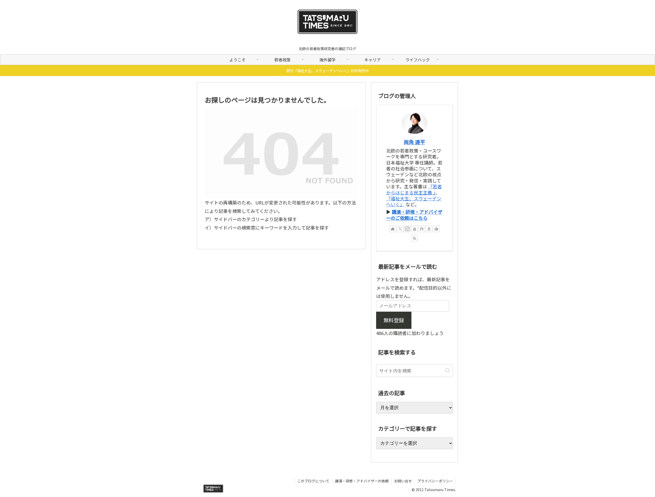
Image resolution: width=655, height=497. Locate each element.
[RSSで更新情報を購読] (414, 238)
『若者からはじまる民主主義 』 (414, 189)
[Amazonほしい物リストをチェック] (428, 228)
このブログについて (313, 480)
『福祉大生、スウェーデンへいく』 (413, 201)
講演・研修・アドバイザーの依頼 (362, 480)
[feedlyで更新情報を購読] (436, 228)
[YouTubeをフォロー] (414, 228)
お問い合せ (403, 480)
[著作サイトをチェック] (392, 228)
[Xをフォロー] (400, 228)
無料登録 (394, 320)
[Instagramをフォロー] (407, 228)
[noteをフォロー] (421, 228)
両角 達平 (414, 142)
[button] (447, 370)
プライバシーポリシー (435, 480)
